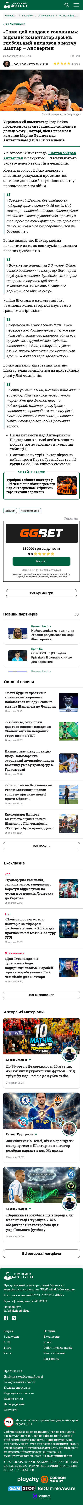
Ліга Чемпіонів (14, 24)
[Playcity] (28, 1480)
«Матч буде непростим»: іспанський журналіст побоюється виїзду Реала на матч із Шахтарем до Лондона (30, 700)
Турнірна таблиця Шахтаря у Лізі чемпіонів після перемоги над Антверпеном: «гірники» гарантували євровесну (30, 486)
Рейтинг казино (55, 1353)
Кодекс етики (13, 1398)
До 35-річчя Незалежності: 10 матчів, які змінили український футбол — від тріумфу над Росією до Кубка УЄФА (40, 1071)
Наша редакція (14, 1404)
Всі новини (41, 846)
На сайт (41, 561)
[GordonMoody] (53, 1480)
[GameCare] (41, 1496)
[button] (66, 5)
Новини (49, 1331)
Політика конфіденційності (23, 1376)
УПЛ (7, 874)
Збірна (8, 1331)
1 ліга (7, 1347)
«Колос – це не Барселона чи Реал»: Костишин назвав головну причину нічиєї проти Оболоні (28, 792)
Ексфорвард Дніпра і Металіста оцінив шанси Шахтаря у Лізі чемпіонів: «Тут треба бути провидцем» (29, 821)
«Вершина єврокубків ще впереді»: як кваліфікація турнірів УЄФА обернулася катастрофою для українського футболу (39, 1222)
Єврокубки (11, 1336)
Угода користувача (17, 1387)
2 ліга (8, 1353)
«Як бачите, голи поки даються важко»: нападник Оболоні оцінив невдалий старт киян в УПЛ (28, 729)
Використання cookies (19, 1382)
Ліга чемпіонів (14, 953)
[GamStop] (22, 1489)
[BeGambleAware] (56, 1488)
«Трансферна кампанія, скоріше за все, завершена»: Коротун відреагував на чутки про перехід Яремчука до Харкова (29, 889)
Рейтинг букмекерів (58, 1347)
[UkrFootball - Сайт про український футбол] (15, 5)
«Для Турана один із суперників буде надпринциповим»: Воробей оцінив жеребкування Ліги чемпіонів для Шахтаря (29, 967)
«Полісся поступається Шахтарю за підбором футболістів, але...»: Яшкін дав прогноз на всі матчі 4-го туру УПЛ (30, 928)
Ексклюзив (52, 1336)
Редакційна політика (19, 1393)
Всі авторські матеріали (41, 1253)
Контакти (11, 1410)
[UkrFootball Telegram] (14, 1318)
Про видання (13, 1371)
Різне (47, 1342)
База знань (51, 1359)
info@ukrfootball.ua (17, 1310)
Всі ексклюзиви (41, 995)
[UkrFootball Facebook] (6, 1318)
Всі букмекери (41, 593)
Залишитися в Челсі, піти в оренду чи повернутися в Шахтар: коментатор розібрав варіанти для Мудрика (40, 1145)
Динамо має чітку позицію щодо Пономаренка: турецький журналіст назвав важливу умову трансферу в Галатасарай (29, 760)
